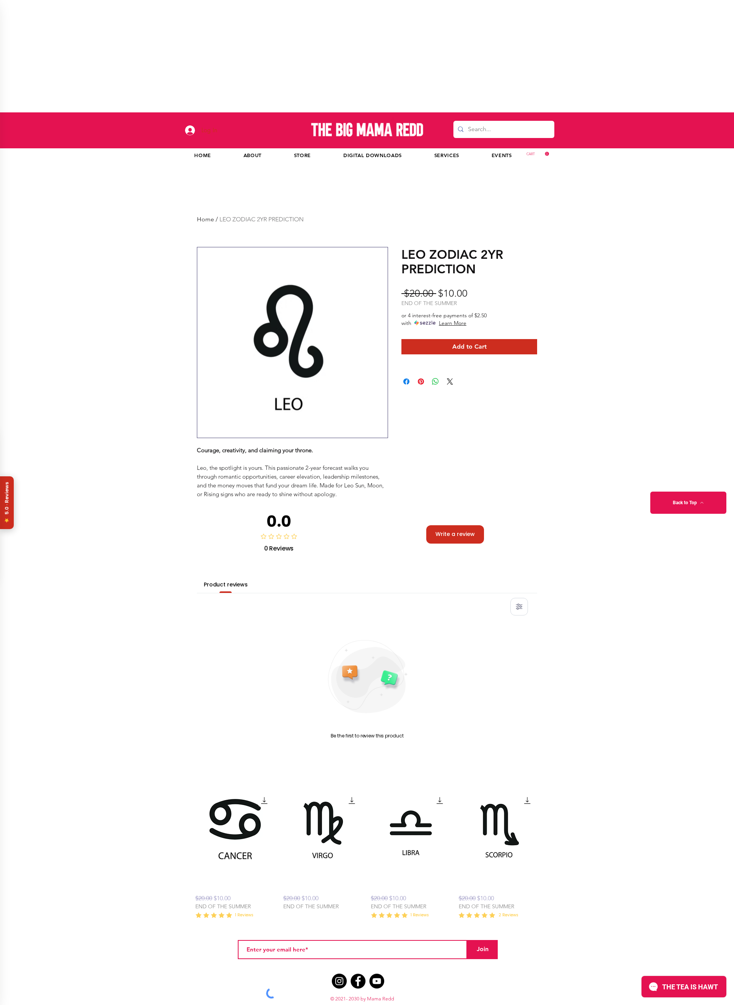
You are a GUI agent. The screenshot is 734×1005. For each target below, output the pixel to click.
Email (603, 182)
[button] (715, 16)
